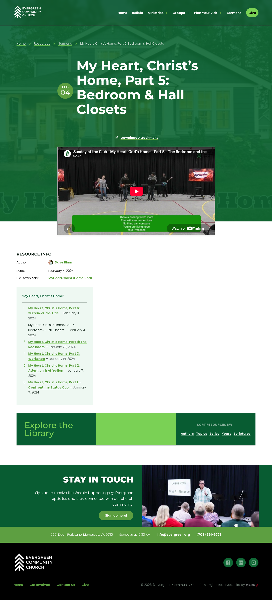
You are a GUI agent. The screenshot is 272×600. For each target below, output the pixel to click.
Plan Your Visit (206, 13)
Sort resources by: (214, 424)
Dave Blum (63, 262)
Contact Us (66, 584)
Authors (187, 433)
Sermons (234, 13)
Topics (201, 433)
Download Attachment (139, 137)
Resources (42, 43)
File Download (27, 278)
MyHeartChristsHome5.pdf (70, 278)
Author (22, 262)
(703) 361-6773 (209, 534)
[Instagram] (241, 562)
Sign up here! (116, 515)
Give (252, 13)
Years (226, 433)
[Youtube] (253, 562)
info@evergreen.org (173, 534)
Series (214, 433)
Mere (250, 585)
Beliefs (137, 13)
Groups (179, 13)
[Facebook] (228, 562)
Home (122, 13)
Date (20, 270)
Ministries (155, 13)
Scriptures (242, 433)
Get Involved (39, 584)
